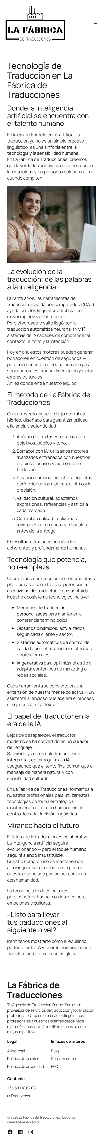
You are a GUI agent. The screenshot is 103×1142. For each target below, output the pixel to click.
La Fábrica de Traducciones (34, 989)
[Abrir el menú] (95, 23)
